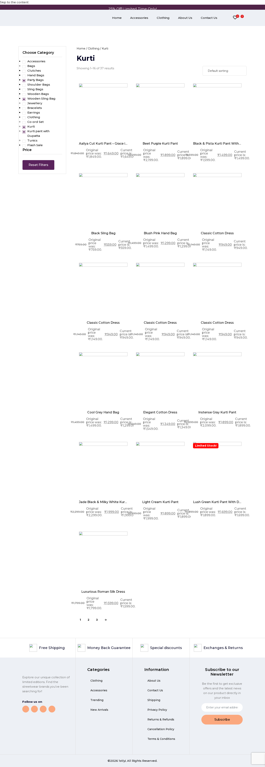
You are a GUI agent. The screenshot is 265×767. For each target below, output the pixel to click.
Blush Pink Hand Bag (160, 233)
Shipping (153, 700)
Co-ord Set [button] (35, 122)
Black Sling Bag (103, 233)
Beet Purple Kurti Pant (160, 143)
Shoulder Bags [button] (38, 84)
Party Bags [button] (35, 80)
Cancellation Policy (160, 729)
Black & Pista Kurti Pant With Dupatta (217, 143)
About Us (185, 18)
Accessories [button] (36, 61)
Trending (96, 700)
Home (117, 18)
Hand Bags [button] (35, 75)
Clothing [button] (33, 117)
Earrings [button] (33, 112)
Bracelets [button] (34, 108)
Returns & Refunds (160, 719)
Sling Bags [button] (35, 89)
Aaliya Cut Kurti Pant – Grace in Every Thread (103, 143)
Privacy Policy (157, 709)
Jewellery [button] (34, 103)
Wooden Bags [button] (38, 94)
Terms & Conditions (161, 739)
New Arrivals (99, 709)
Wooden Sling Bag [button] (41, 98)
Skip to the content (14, 2)
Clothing (163, 18)
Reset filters (38, 165)
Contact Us (209, 18)
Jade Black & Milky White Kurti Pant (103, 502)
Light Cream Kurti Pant (160, 502)
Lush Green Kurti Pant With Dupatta (217, 502)
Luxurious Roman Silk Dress (103, 591)
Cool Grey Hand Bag (103, 412)
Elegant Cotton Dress (160, 412)
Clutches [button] (34, 70)
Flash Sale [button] (35, 145)
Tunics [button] (32, 140)
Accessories (139, 18)
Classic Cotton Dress (217, 233)
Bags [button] (31, 66)
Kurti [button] (31, 126)
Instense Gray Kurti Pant (217, 412)
